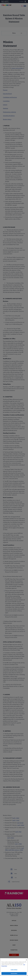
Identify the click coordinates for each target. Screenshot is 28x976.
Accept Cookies (14, 973)
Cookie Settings (14, 969)
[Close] (26, 959)
